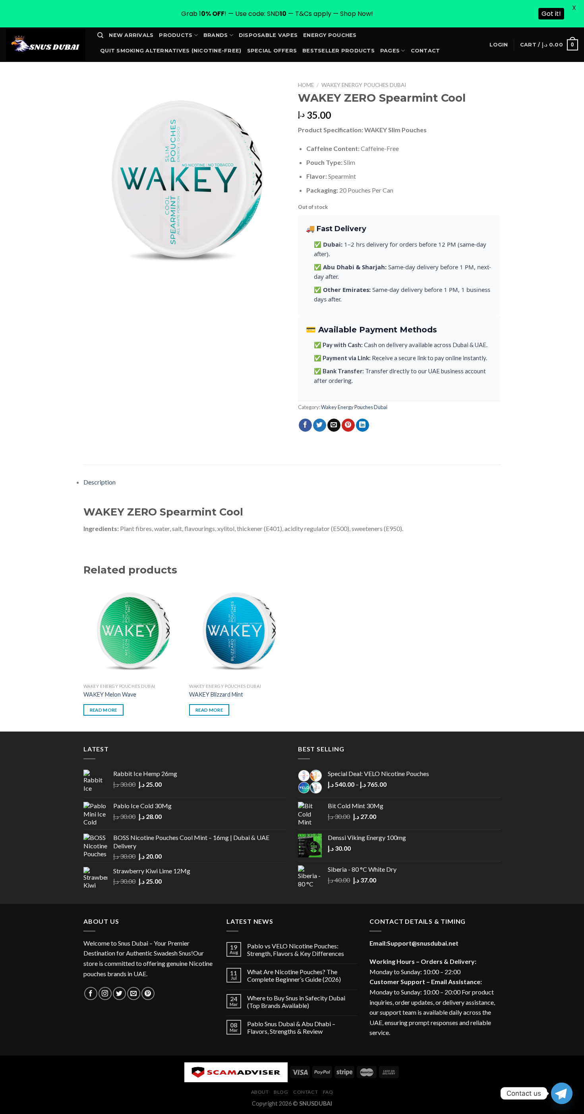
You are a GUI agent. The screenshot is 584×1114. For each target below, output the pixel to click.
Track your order (130, 66)
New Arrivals (131, 35)
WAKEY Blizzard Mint (216, 694)
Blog (281, 1092)
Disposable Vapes (268, 35)
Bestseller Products (338, 51)
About (260, 1092)
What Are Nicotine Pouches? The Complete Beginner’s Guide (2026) (294, 975)
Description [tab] (99, 482)
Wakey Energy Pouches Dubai (363, 85)
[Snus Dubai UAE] (45, 45)
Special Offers (272, 51)
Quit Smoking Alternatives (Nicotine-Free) (171, 51)
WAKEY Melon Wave (109, 694)
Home (306, 85)
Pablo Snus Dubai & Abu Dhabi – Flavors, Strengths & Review (291, 1027)
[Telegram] (561, 1093)
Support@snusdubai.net (422, 943)
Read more (103, 709)
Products (175, 35)
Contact (425, 51)
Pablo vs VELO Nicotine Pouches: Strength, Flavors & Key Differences (295, 949)
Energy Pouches (330, 35)
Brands (215, 35)
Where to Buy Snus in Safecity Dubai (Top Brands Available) (296, 1001)
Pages (390, 51)
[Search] (100, 35)
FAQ (328, 1092)
